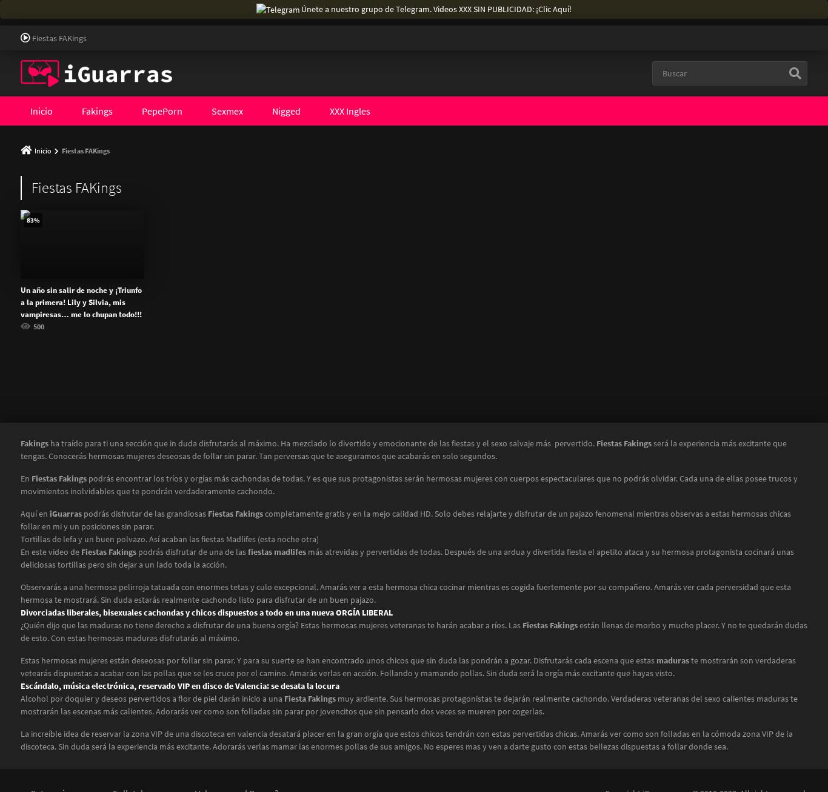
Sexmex (227, 111)
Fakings (97, 111)
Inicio (41, 111)
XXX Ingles (350, 111)
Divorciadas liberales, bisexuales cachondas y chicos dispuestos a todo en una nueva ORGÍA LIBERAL (207, 612)
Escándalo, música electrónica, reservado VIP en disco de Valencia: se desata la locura (180, 685)
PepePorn (162, 111)
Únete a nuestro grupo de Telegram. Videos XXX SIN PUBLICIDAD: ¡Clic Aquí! (436, 9)
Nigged (286, 111)
